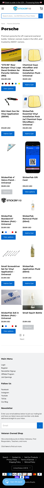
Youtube (4, 396)
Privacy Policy (12, 460)
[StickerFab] (22, 8)
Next (22, 339)
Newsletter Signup (8, 371)
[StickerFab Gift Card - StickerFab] (33, 157)
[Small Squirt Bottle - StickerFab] (33, 300)
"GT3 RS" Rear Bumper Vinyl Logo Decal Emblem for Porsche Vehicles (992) (11, 70)
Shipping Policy (15, 462)
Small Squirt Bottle (32, 313)
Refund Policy (30, 462)
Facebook (5, 389)
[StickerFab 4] (11, 146)
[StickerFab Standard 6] (11, 200)
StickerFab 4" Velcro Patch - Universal (8, 180)
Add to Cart (29, 85)
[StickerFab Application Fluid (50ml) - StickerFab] (33, 250)
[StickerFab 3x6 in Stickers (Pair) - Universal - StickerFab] (11, 297)
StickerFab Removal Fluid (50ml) (30, 219)
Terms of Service (27, 460)
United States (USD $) (20, 468)
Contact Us (16, 457)
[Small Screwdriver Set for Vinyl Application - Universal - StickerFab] (11, 253)
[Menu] (4, 8)
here (7, 446)
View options (8, 88)
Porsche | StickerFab (13, 23)
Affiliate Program (7, 374)
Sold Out (6, 192)
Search (5, 457)
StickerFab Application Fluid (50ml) (31, 269)
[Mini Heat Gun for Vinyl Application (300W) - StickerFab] (11, 101)
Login (3, 365)
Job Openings (6, 377)
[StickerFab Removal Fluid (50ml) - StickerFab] (33, 205)
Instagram (5, 392)
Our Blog (4, 402)
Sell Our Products (31, 457)
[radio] (2, 83)
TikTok (3, 399)
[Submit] (40, 15)
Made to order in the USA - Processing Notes (22, 2)
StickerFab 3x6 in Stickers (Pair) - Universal (10, 315)
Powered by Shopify (28, 482)
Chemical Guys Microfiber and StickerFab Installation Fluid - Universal (32, 70)
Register (4, 368)
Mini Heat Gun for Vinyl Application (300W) (10, 114)
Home (3, 23)
